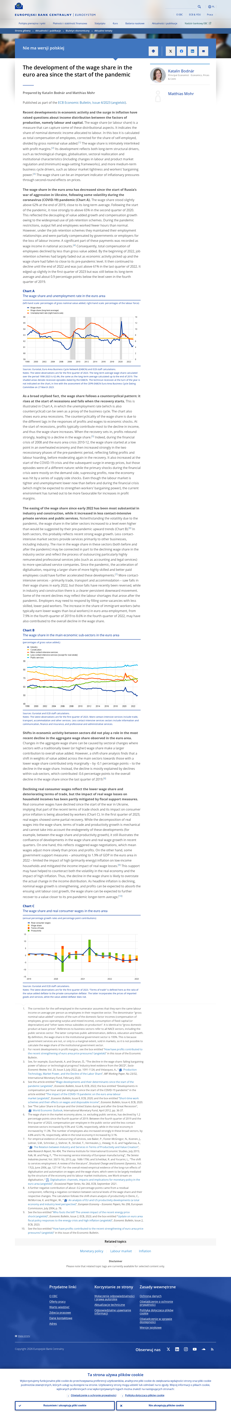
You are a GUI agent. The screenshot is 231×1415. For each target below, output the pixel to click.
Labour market (121, 1251)
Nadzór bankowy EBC (196, 24)
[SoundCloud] (203, 1349)
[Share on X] (170, 51)
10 (120, 896)
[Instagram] (186, 1349)
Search (199, 6)
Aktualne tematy (103, 31)
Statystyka (100, 24)
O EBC (179, 15)
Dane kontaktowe (60, 1318)
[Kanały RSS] (212, 1349)
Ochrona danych (151, 1296)
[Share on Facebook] (181, 51)
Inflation (145, 1251)
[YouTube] (194, 1349)
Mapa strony (24, 1336)
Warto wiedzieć (59, 1307)
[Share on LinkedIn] (192, 51)
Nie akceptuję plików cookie (166, 1405)
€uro (115, 24)
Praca (210, 15)
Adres (53, 1323)
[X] (168, 1349)
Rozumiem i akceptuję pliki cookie (64, 1405)
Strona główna (22, 31)
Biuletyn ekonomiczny (78, 31)
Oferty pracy (57, 1301)
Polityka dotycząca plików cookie (144, 1395)
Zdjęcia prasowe (60, 1312)
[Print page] (153, 51)
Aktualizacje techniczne (109, 1305)
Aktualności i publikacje (164, 24)
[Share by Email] (203, 51)
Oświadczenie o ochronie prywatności (93, 1395)
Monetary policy (91, 1251)
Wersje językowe (151, 1327)
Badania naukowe (134, 24)
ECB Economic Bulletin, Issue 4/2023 (84, 103)
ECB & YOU (195, 15)
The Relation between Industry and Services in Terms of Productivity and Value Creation (86, 1147)
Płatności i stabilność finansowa (70, 24)
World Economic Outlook (47, 1110)
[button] (205, 6)
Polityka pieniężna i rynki (32, 24)
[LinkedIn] (177, 1349)
